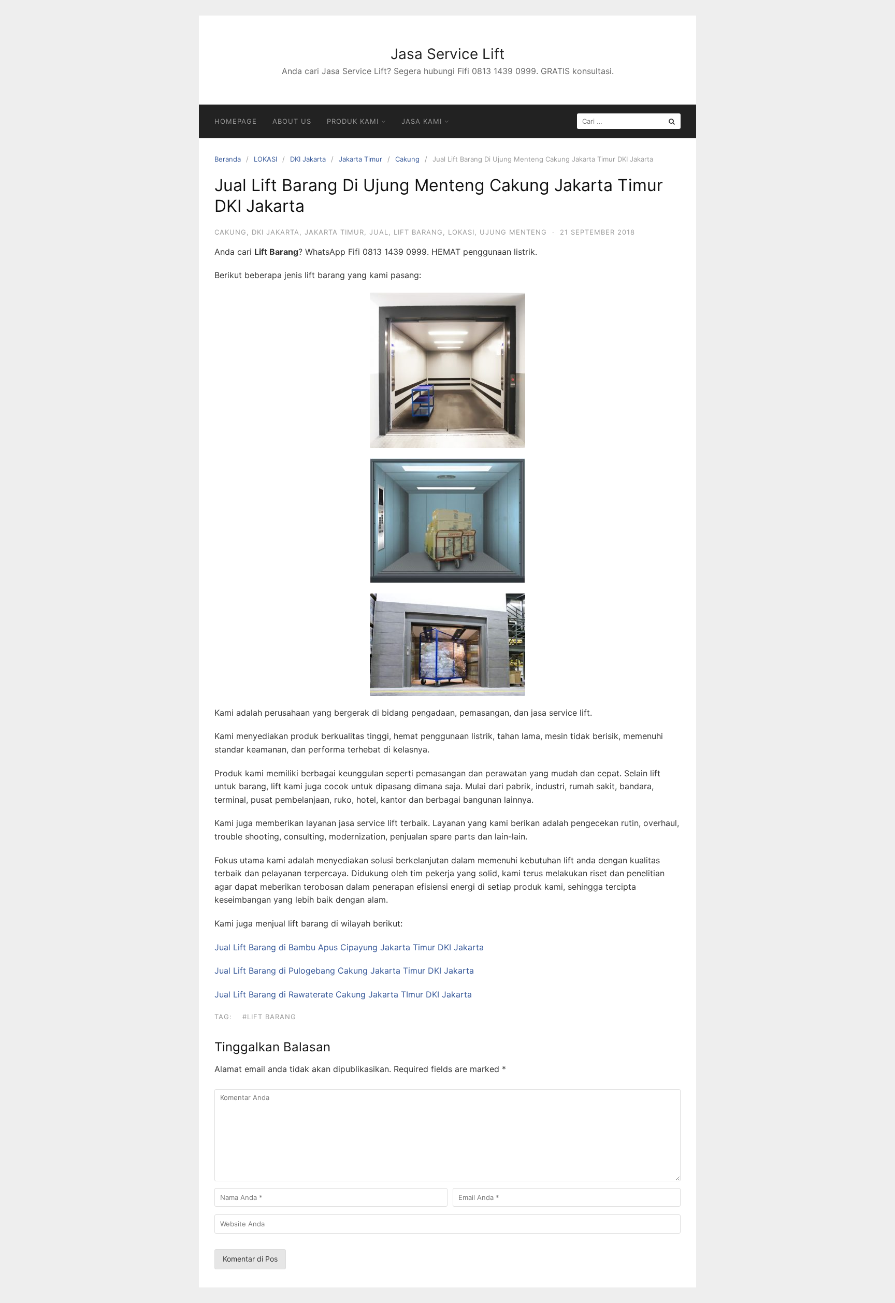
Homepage (235, 121)
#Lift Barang (269, 1016)
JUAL (378, 232)
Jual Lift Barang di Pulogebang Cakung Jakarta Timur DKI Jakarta (344, 970)
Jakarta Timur (360, 159)
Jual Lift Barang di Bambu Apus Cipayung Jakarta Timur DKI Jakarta (349, 947)
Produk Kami (353, 121)
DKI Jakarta (308, 159)
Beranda (227, 159)
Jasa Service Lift (447, 54)
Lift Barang (418, 232)
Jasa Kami (421, 121)
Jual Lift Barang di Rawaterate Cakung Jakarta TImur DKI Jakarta (343, 994)
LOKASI (265, 159)
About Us (291, 121)
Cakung (407, 159)
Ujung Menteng (513, 232)
